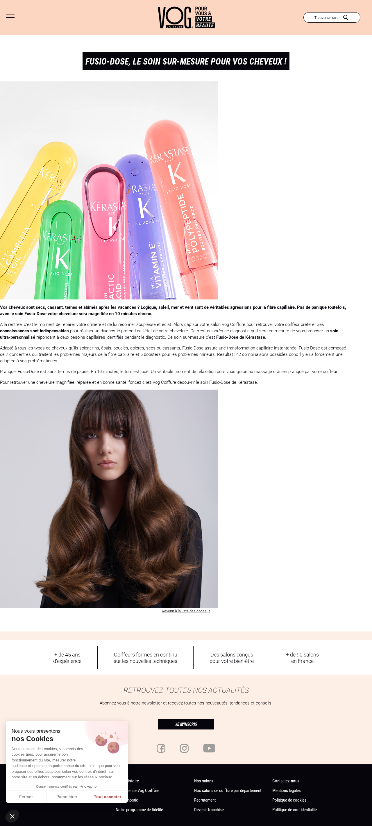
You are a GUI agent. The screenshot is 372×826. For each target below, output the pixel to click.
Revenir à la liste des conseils (186, 610)
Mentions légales (286, 790)
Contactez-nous (285, 781)
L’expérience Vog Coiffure (137, 790)
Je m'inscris (186, 724)
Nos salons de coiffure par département (227, 790)
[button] (12, 816)
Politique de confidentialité (294, 809)
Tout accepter (107, 796)
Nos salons (203, 781)
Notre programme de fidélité (139, 809)
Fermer (26, 796)
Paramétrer (66, 796)
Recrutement (205, 800)
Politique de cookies (289, 800)
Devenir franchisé (209, 809)
